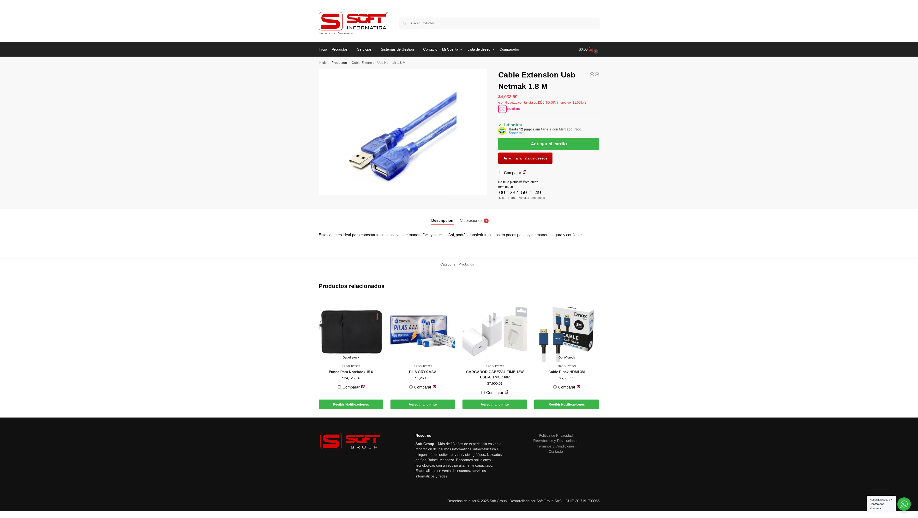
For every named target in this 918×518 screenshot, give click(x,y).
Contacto (556, 451)
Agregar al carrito (549, 143)
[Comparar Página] (524, 173)
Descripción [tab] (442, 220)
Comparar (512, 173)
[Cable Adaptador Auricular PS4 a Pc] (596, 74)
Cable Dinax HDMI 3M (566, 372)
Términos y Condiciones (556, 446)
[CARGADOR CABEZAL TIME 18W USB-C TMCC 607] (494, 329)
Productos (339, 63)
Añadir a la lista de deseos (525, 158)
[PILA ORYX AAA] (422, 329)
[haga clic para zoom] (403, 132)
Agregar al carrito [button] (423, 404)
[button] (589, 49)
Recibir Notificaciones (351, 404)
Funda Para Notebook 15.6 (351, 372)
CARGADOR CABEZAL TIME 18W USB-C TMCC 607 (495, 374)
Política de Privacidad (556, 435)
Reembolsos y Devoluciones (555, 441)
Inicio (323, 63)
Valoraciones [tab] (473, 220)
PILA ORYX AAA (423, 372)
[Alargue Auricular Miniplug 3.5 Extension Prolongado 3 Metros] (592, 74)
